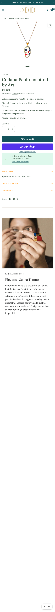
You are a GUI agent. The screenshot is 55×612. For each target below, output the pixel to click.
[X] (13, 198)
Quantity (5, 124)
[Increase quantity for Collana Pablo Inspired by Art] (12, 129)
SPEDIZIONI (7, 171)
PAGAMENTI (7, 190)
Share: (4, 199)
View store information (20, 161)
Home (4, 18)
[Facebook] (10, 198)
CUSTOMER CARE (10, 183)
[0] (51, 10)
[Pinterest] (17, 198)
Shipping (15, 93)
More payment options (27, 151)
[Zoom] (50, 25)
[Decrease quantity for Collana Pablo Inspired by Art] (4, 129)
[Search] (47, 10)
